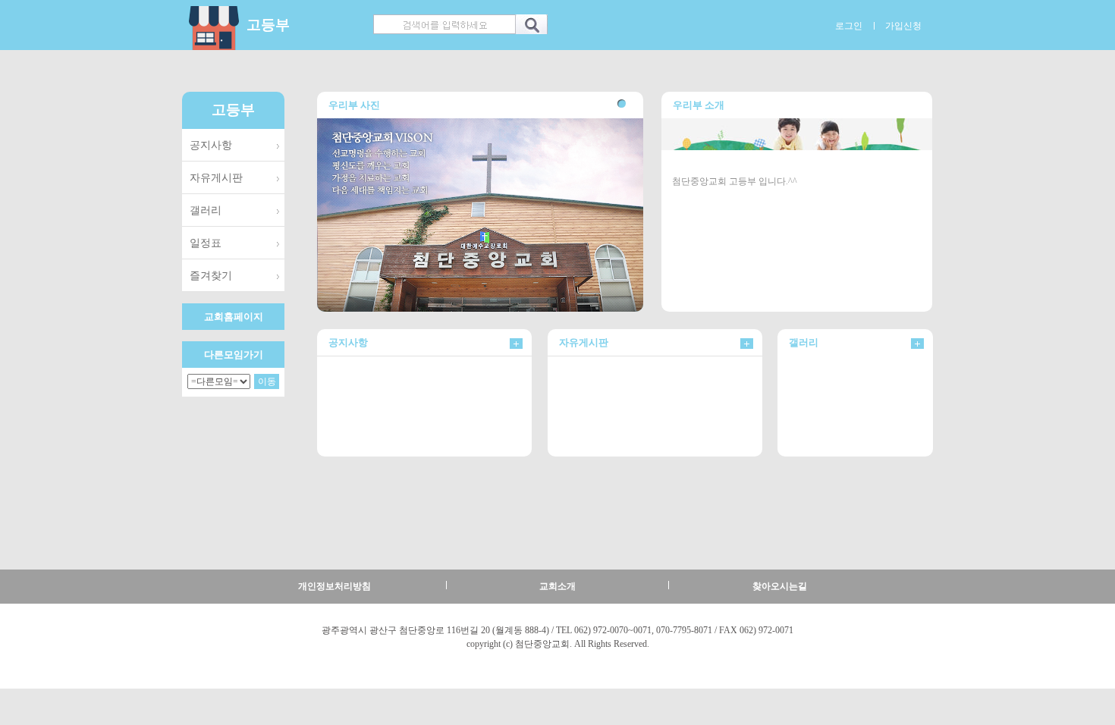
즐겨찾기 (211, 275)
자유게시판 (216, 177)
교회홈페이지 (233, 316)
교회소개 (557, 586)
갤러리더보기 (917, 343)
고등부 (268, 25)
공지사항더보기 (516, 343)
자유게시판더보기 (746, 343)
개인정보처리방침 (334, 586)
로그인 (848, 25)
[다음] (921, 404)
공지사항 (211, 145)
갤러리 (205, 210)
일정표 (205, 243)
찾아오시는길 (779, 586)
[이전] (789, 404)
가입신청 (903, 25)
